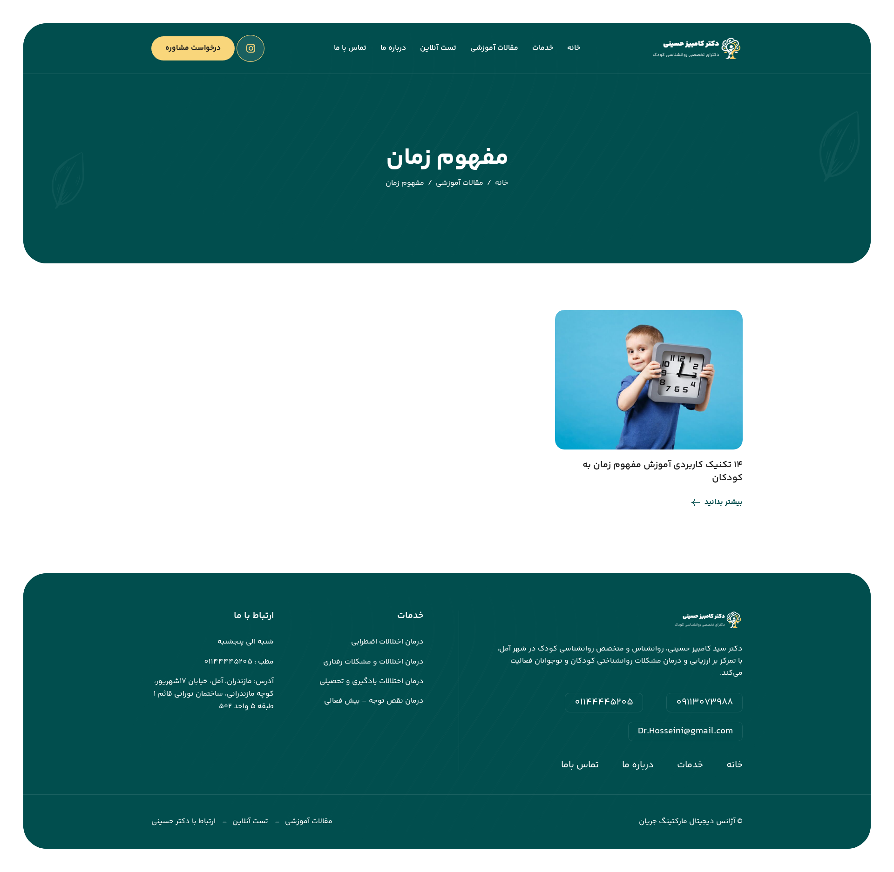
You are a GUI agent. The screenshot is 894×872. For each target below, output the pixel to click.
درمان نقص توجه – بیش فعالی (374, 701)
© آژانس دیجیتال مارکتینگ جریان (691, 821)
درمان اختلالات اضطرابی (387, 642)
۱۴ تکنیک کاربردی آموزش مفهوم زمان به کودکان (662, 472)
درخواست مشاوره (193, 48)
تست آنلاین (438, 48)
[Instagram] (250, 48)
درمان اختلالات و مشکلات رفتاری (373, 662)
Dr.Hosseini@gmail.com (685, 731)
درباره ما (393, 48)
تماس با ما (350, 48)
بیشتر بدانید (723, 502)
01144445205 (604, 703)
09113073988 (704, 703)
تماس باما (580, 765)
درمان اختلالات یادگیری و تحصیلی (371, 681)
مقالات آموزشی (494, 48)
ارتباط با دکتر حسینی (183, 821)
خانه (573, 48)
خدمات (542, 48)
